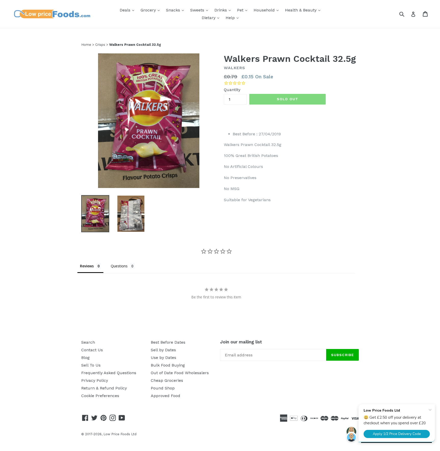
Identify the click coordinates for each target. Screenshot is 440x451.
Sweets (200, 9)
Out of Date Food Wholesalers (180, 372)
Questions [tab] (119, 266)
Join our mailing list (241, 341)
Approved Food (165, 395)
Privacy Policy (94, 380)
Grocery (151, 9)
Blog (85, 357)
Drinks (223, 9)
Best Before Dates (168, 342)
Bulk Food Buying (168, 365)
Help (233, 17)
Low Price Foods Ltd (119, 434)
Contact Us (92, 349)
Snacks (176, 9)
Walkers (234, 67)
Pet (243, 9)
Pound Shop (163, 388)
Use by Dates (163, 357)
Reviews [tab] (87, 266)
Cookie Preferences (100, 395)
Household (267, 9)
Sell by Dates (163, 349)
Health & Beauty (304, 9)
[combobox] (405, 14)
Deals (128, 9)
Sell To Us (91, 365)
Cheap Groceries (167, 380)
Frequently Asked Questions (108, 372)
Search (88, 342)
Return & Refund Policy (104, 388)
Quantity (232, 89)
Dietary (212, 17)
